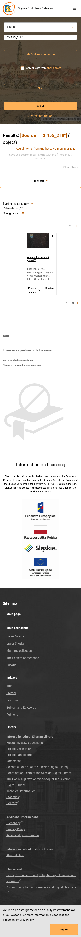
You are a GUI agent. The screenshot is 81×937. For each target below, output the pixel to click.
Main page (13, 614)
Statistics (12, 797)
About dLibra (15, 855)
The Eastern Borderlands (22, 658)
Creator (11, 693)
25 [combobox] (21, 208)
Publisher (12, 714)
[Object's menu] (52, 236)
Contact (11, 803)
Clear (40, 88)
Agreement (13, 761)
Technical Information (21, 791)
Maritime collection (19, 650)
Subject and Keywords (21, 707)
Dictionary (13, 823)
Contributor (13, 700)
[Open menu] (74, 8)
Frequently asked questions (24, 743)
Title (9, 686)
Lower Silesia (15, 636)
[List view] (22, 213)
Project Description (18, 749)
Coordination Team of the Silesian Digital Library (38, 773)
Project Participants (19, 755)
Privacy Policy (15, 829)
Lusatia (11, 665)
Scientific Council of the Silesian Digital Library (37, 767)
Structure (49, 288)
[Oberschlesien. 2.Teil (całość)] (38, 244)
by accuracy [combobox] (21, 203)
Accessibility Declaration (22, 835)
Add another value (43, 54)
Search (41, 105)
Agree (64, 929)
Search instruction (40, 116)
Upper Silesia (15, 643)
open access (54, 67)
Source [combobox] (11, 26)
